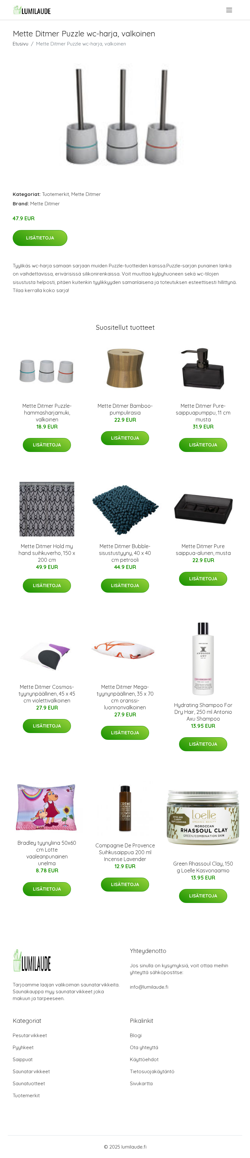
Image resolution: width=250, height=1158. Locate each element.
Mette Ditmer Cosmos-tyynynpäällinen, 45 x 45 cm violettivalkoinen (47, 694)
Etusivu (20, 44)
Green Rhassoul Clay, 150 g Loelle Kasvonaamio (203, 867)
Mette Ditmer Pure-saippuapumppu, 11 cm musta (203, 413)
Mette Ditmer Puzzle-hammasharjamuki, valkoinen (47, 413)
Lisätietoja (40, 238)
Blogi (136, 1035)
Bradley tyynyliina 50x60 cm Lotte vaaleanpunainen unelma (47, 853)
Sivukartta (141, 1083)
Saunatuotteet (29, 1083)
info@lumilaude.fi (149, 987)
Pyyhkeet (23, 1047)
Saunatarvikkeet (31, 1071)
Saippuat (23, 1059)
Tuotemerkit (55, 194)
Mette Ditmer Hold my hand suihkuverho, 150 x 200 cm (47, 553)
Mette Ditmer (86, 194)
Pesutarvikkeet (30, 1035)
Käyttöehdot (144, 1059)
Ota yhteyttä (144, 1047)
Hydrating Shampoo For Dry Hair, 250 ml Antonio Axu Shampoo (203, 712)
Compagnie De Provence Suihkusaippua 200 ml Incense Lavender (125, 852)
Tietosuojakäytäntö (152, 1071)
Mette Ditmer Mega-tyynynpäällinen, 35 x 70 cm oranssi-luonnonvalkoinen (125, 697)
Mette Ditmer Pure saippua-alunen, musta (203, 549)
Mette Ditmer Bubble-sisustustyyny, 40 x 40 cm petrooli (125, 553)
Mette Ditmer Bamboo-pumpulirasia (125, 409)
